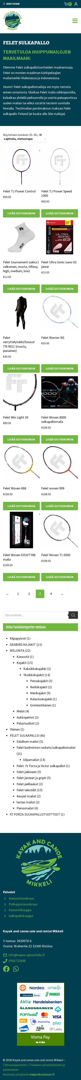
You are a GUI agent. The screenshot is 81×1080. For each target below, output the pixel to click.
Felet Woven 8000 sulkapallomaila (53, 419)
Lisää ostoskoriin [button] (21, 213)
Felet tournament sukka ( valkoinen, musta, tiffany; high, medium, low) (21, 266)
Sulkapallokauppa (21, 916)
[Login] (76, 4)
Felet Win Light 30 (15, 417)
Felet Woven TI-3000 (55, 555)
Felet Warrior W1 (53, 337)
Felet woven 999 (52, 488)
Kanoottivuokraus (21, 898)
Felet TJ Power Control (19, 191)
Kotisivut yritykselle (28, 1074)
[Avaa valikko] (75, 21)
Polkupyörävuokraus (23, 904)
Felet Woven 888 (14, 488)
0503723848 (17, 961)
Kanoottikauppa (20, 910)
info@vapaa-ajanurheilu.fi (27, 955)
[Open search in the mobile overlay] (40, 615)
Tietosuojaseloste (15, 1065)
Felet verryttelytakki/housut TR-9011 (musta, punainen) (19, 344)
